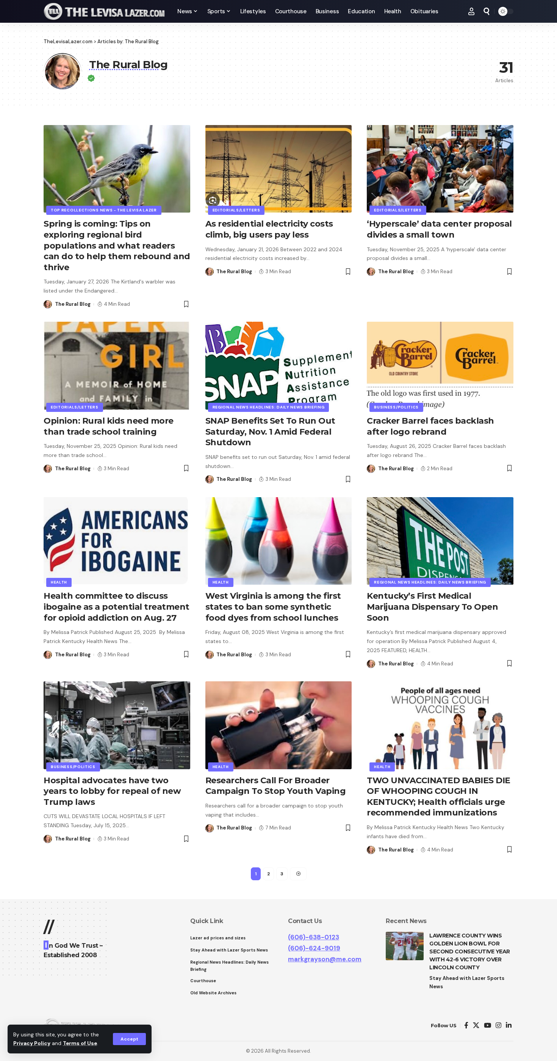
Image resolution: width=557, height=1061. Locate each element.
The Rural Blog (73, 304)
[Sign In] (471, 11)
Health (59, 582)
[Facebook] (466, 1025)
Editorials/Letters (236, 210)
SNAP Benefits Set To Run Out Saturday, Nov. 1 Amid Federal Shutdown (270, 432)
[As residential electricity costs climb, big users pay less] (278, 169)
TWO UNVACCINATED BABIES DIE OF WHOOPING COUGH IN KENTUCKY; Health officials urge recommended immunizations (438, 796)
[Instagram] (498, 1025)
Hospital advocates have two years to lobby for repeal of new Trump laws (112, 791)
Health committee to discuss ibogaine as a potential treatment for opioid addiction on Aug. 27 (116, 607)
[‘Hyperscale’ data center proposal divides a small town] (440, 169)
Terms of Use (80, 1043)
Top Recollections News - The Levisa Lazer (104, 210)
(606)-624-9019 (314, 948)
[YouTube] (487, 1025)
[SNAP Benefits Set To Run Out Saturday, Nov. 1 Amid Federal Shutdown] (278, 366)
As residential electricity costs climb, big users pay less (269, 229)
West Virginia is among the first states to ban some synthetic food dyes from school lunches (273, 607)
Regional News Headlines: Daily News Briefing (269, 407)
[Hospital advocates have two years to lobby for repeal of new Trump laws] (117, 725)
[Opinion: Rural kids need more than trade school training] (117, 366)
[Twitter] (476, 1025)
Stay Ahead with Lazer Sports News (466, 982)
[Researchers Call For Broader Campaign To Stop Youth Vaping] (278, 725)
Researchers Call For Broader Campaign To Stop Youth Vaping (275, 786)
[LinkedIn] (508, 1025)
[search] (486, 11)
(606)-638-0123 (313, 937)
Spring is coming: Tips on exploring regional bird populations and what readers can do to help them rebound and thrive (117, 245)
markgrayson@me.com (324, 959)
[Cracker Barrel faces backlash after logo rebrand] (440, 366)
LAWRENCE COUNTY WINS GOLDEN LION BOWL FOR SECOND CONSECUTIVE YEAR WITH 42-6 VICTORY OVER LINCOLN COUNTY (469, 951)
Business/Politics (396, 407)
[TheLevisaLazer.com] (104, 11)
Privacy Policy (31, 1043)
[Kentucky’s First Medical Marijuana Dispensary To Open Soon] (440, 541)
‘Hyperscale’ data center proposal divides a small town (439, 229)
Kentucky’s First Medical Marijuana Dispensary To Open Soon (432, 607)
